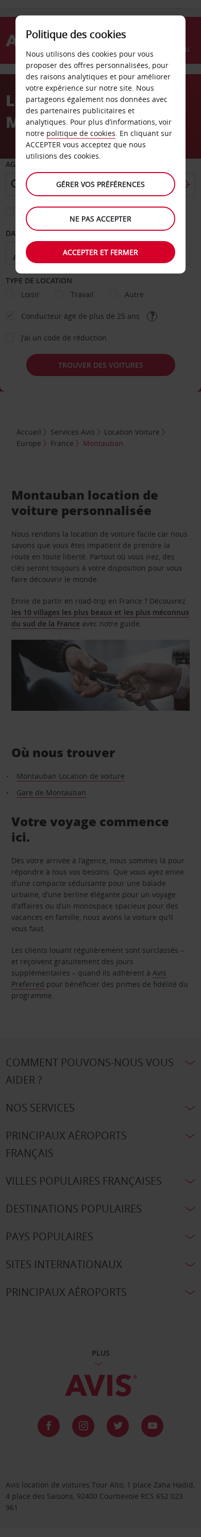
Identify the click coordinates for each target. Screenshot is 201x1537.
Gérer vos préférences (100, 184)
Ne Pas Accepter (100, 219)
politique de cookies (80, 133)
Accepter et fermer (100, 252)
